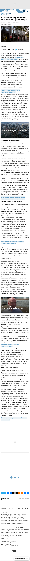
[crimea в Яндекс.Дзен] (15, 493)
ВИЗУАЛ (26, 504)
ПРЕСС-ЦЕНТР (11, 508)
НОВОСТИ (3, 508)
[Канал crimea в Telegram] (3, 493)
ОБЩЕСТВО (11, 504)
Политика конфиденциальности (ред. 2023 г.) (12, 523)
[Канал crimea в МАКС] (26, 493)
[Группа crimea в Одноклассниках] (20, 493)
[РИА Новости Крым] (6, 14)
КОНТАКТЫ (25, 508)
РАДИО (18, 508)
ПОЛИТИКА (4, 504)
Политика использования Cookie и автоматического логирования (14, 521)
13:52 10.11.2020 (4, 24)
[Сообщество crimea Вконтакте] (9, 493)
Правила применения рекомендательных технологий (14, 525)
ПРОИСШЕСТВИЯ (19, 504)
